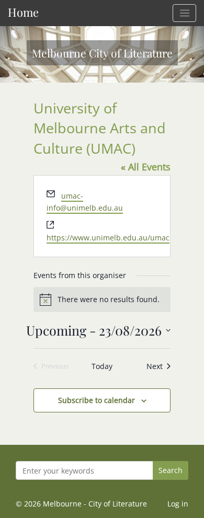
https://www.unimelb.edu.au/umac (108, 238)
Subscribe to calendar (96, 400)
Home (23, 11)
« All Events (146, 166)
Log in (177, 504)
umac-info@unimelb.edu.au (85, 202)
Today (102, 366)
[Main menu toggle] (184, 13)
